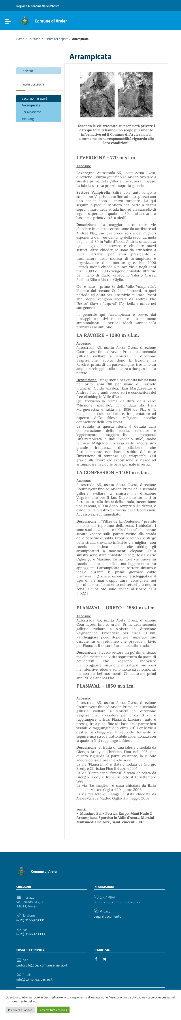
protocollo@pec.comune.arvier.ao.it (41, 965)
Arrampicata (31, 105)
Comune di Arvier (51, 20)
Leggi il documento (107, 916)
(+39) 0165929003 (30, 934)
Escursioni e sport (56, 38)
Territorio (34, 38)
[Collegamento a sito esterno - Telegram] (104, 958)
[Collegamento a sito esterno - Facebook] (96, 958)
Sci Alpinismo (31, 112)
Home (20, 38)
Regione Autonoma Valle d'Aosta (37, 6)
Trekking (28, 118)
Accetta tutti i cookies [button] (53, 1010)
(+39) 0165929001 (30, 920)
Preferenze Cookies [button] (20, 1010)
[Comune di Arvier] (24, 20)
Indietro (27, 70)
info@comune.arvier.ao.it (34, 979)
